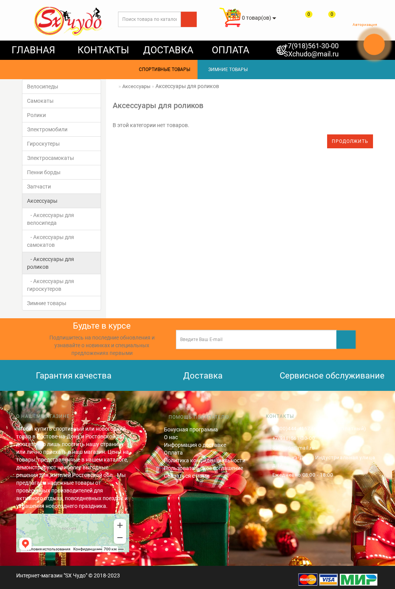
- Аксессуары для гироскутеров (50, 285)
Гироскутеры (43, 144)
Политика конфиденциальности (204, 460)
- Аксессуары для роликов (50, 263)
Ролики (36, 115)
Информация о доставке (195, 445)
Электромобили (47, 129)
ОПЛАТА (230, 50)
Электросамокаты (50, 158)
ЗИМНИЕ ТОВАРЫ (226, 69)
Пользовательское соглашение (203, 468)
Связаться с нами (186, 476)
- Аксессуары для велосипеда (50, 219)
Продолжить (350, 141)
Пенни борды (44, 172)
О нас (171, 437)
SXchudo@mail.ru (311, 54)
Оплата (173, 453)
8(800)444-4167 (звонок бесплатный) (319, 428)
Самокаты (40, 101)
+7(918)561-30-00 (311, 46)
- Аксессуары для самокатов (50, 241)
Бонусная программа (191, 429)
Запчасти (39, 186)
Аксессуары (42, 201)
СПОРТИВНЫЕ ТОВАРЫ (162, 69)
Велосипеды (42, 86)
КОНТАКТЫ (103, 50)
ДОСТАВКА (168, 50)
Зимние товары (46, 303)
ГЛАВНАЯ (33, 50)
